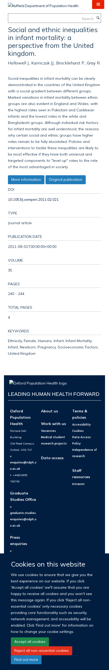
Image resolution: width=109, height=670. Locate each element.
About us (49, 411)
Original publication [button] (65, 179)
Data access (52, 458)
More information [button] (26, 179)
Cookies (78, 431)
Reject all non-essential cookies (41, 650)
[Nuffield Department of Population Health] (43, 4)
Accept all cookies (30, 641)
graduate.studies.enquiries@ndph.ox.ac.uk (23, 519)
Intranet (78, 484)
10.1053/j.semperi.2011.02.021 (33, 199)
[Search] (98, 18)
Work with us (53, 423)
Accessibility (81, 424)
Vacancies (48, 431)
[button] (98, 4)
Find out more (26, 659)
